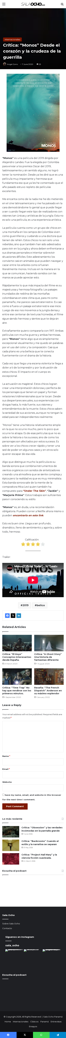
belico (41, 605)
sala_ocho (12, 945)
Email (6, 769)
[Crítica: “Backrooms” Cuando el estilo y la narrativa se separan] (10, 845)
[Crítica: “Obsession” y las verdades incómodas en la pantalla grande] (10, 831)
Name (6, 756)
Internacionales (12, 39)
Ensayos (33, 1026)
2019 (26, 605)
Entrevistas (56, 1021)
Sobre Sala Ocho (11, 923)
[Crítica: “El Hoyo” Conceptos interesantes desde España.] (17, 643)
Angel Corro (12, 64)
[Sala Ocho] (33, 4)
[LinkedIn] (18, 615)
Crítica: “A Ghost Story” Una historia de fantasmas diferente (48, 657)
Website (7, 782)
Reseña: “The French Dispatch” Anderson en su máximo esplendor (48, 690)
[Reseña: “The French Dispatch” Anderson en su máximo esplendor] (49, 676)
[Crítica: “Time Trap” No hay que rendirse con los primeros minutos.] (17, 676)
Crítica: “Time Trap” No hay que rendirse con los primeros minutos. (16, 690)
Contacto (7, 928)
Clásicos (34, 1021)
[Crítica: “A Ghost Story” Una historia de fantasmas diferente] (49, 643)
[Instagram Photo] (14, 958)
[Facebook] (7, 615)
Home (8, 1021)
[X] (13, 615)
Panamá (44, 1021)
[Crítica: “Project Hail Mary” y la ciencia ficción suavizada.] (10, 859)
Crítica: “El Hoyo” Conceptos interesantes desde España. (16, 657)
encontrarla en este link (28, 515)
